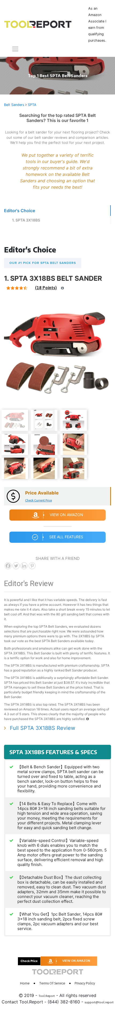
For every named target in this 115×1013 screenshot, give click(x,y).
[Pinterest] (32, 565)
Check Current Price (38, 500)
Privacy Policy (85, 983)
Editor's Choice (19, 210)
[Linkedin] (24, 565)
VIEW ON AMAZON (76, 961)
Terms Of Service (52, 983)
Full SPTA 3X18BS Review (42, 728)
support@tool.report (99, 1002)
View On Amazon (66, 514)
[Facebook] (8, 565)
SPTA (32, 105)
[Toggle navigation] (12, 49)
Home (25, 983)
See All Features (66, 537)
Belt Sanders (14, 105)
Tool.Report (47, 996)
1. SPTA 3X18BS (26, 220)
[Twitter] (16, 565)
